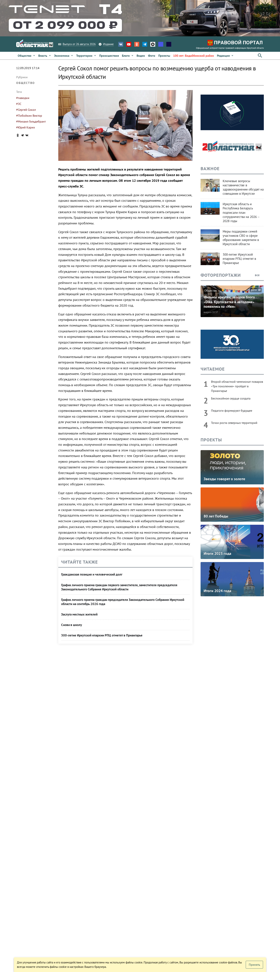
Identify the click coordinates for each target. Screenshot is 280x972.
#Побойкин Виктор (29, 115)
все (257, 275)
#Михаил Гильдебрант (31, 121)
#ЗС (18, 104)
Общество (25, 83)
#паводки (22, 98)
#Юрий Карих (25, 127)
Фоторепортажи (221, 275)
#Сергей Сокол (26, 110)
